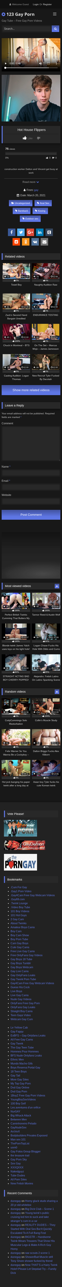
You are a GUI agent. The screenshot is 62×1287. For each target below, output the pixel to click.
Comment (7, 423)
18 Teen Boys (19, 1071)
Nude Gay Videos (21, 999)
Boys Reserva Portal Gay (25, 1067)
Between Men (19, 1119)
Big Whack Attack (21, 1115)
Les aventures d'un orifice (26, 1107)
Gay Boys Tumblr (21, 963)
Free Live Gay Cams (23, 951)
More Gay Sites (20, 1079)
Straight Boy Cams (22, 1011)
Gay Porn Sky (19, 1159)
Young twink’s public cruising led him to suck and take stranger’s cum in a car (30, 1217)
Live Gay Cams (20, 995)
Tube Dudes (18, 1175)
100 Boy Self (18, 1103)
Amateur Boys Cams (23, 927)
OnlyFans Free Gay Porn (25, 1003)
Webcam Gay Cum (22, 1019)
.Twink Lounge (19, 903)
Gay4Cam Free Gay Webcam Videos (32, 983)
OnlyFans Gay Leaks (23, 1007)
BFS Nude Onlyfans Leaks (26, 1055)
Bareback (23, 210)
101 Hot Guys (19, 915)
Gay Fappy (17, 1031)
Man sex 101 (18, 1139)
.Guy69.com (18, 899)
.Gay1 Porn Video (21, 891)
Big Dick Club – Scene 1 (39, 1209)
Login (36, 4)
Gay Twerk (17, 1043)
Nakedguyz (17, 1171)
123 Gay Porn (20, 14)
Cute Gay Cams (20, 947)
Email (6, 480)
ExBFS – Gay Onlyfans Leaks (28, 1035)
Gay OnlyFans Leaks (23, 975)
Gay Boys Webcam (22, 967)
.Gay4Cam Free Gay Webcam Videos (33, 895)
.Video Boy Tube (20, 907)
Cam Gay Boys (19, 943)
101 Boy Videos (20, 911)
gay (36, 190)
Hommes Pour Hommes (25, 1051)
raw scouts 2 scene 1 (37, 1253)
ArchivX (15, 1131)
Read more (29, 182)
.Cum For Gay (19, 887)
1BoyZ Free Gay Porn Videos (28, 1095)
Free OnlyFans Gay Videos (26, 955)
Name (6, 466)
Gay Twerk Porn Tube (23, 979)
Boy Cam (16, 931)
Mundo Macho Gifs (22, 1063)
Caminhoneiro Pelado (23, 1123)
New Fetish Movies (22, 1183)
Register (47, 4)
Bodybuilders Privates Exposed (29, 1135)
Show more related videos (31, 390)
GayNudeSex (18, 1127)
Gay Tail (15, 1075)
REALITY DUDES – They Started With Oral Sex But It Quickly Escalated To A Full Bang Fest (33, 1229)
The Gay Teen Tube (22, 1047)
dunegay (16, 1201)
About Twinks (18, 923)
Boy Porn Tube (19, 939)
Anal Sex (44, 203)
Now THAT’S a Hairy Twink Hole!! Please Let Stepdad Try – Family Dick (34, 1269)
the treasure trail (20, 1155)
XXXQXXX (17, 1167)
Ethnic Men (17, 1059)
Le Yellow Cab (19, 1027)
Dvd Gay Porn (19, 1091)
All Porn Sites (19, 1179)
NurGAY (15, 1111)
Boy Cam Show (20, 935)
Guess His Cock (20, 987)
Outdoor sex (31, 218)
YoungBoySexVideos (23, 1099)
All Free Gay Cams (22, 1039)
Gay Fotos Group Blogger (26, 1151)
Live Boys (16, 991)
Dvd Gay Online (20, 1087)
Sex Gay (16, 1163)
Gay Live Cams (20, 971)
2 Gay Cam (17, 919)
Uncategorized (22, 203)
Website (6, 495)
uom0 (14, 1147)
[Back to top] (51, 1277)
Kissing (41, 210)
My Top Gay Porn (21, 1083)
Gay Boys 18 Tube (21, 959)
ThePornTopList (20, 1143)
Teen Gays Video (21, 1015)
